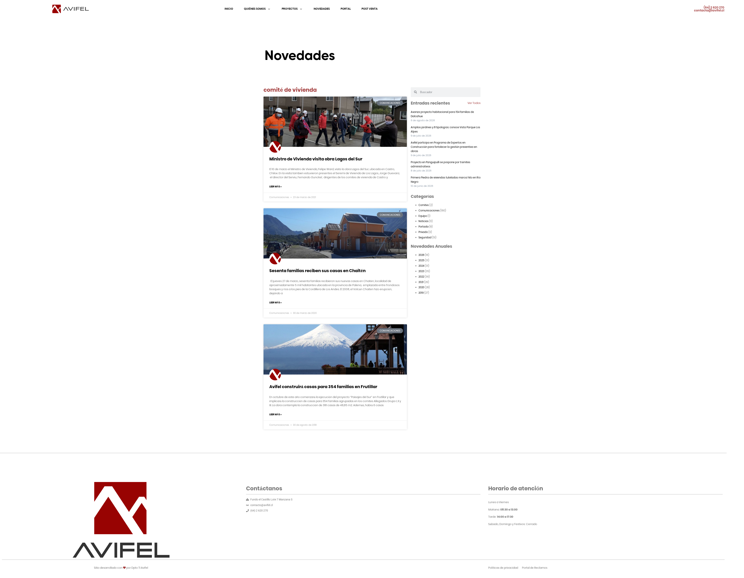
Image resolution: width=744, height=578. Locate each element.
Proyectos (290, 9)
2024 (421, 266)
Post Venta (370, 9)
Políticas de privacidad (503, 568)
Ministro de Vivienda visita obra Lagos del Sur (315, 159)
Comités (423, 205)
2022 (421, 277)
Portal (346, 9)
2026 (421, 255)
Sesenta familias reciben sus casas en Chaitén (317, 270)
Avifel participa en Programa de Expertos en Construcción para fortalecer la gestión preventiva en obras (444, 147)
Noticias (423, 221)
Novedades (322, 9)
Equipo (422, 216)
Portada (423, 226)
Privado (423, 232)
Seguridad (424, 237)
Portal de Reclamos (534, 568)
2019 (421, 293)
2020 (421, 287)
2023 (421, 271)
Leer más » (275, 186)
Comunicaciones (429, 210)
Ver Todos (474, 103)
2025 (421, 260)
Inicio (229, 9)
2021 (421, 282)
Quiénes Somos (255, 9)
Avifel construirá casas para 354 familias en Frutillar (323, 386)
